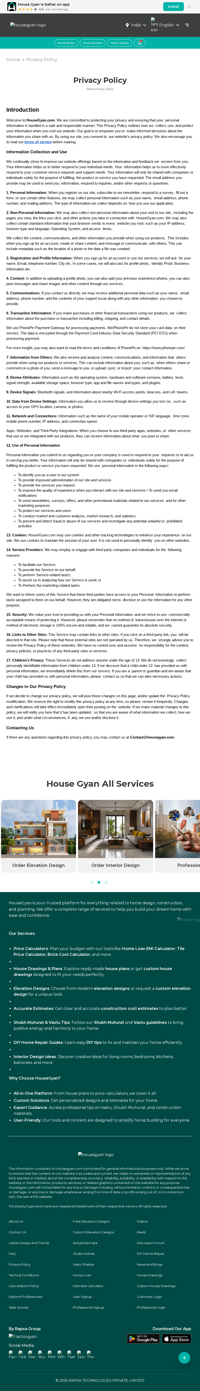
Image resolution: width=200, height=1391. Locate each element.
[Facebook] (13, 1354)
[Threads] (91, 1354)
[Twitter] (71, 1354)
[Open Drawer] (187, 25)
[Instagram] (32, 1354)
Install (173, 6)
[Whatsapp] (61, 1354)
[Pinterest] (52, 1354)
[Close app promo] (189, 6)
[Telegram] (81, 1354)
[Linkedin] (22, 1354)
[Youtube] (42, 1354)
